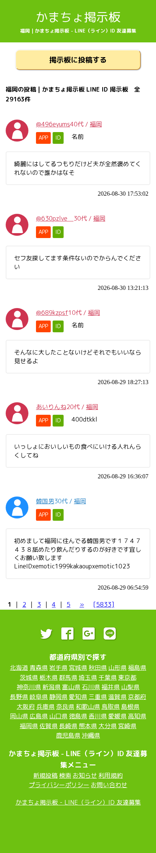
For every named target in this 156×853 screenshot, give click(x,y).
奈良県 (65, 706)
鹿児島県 (68, 735)
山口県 (58, 716)
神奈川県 (29, 687)
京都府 (137, 697)
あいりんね (51, 407)
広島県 (39, 716)
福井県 (110, 687)
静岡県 (58, 697)
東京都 (127, 677)
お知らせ (85, 775)
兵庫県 (45, 706)
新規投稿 (45, 775)
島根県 (130, 706)
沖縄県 (91, 735)
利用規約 (110, 775)
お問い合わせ (109, 785)
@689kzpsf (52, 312)
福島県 (137, 667)
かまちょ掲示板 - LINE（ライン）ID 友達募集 (78, 802)
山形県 (117, 667)
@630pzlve (54, 218)
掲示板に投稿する (78, 59)
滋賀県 (117, 697)
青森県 (39, 667)
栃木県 (48, 677)
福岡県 (29, 726)
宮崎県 (127, 726)
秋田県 (98, 667)
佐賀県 (48, 726)
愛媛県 (117, 716)
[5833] (103, 604)
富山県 (71, 687)
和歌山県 (88, 706)
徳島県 (78, 716)
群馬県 (68, 677)
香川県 (98, 716)
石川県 (91, 687)
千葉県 (107, 677)
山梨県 (130, 687)
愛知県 (78, 697)
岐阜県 (39, 697)
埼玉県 (88, 677)
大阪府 (26, 706)
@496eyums (53, 124)
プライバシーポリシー (59, 785)
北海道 (19, 667)
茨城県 (29, 677)
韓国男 (45, 501)
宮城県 (78, 667)
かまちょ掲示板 (78, 17)
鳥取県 (110, 706)
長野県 (19, 697)
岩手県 (58, 667)
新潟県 (51, 687)
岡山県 (19, 716)
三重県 (98, 697)
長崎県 (68, 726)
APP (43, 138)
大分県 (107, 726)
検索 (65, 775)
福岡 (96, 124)
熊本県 (88, 726)
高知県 (137, 716)
